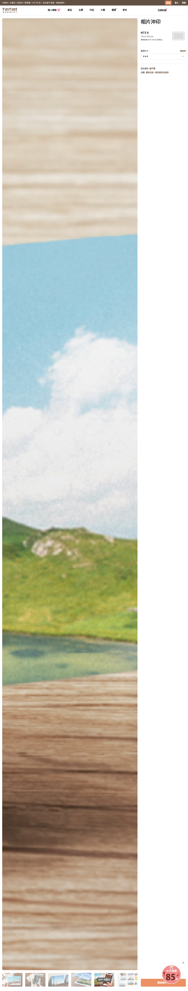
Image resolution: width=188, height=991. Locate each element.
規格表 (183, 51)
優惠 (114, 10)
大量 (103, 10)
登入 (177, 3)
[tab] (69, 10)
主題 (81, 10)
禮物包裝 (149, 72)
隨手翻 (152, 68)
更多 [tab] (125, 10)
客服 (184, 3)
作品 (92, 10)
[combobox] (163, 56)
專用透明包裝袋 (162, 72)
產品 (70, 10)
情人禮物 (52, 10)
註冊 (168, 3)
